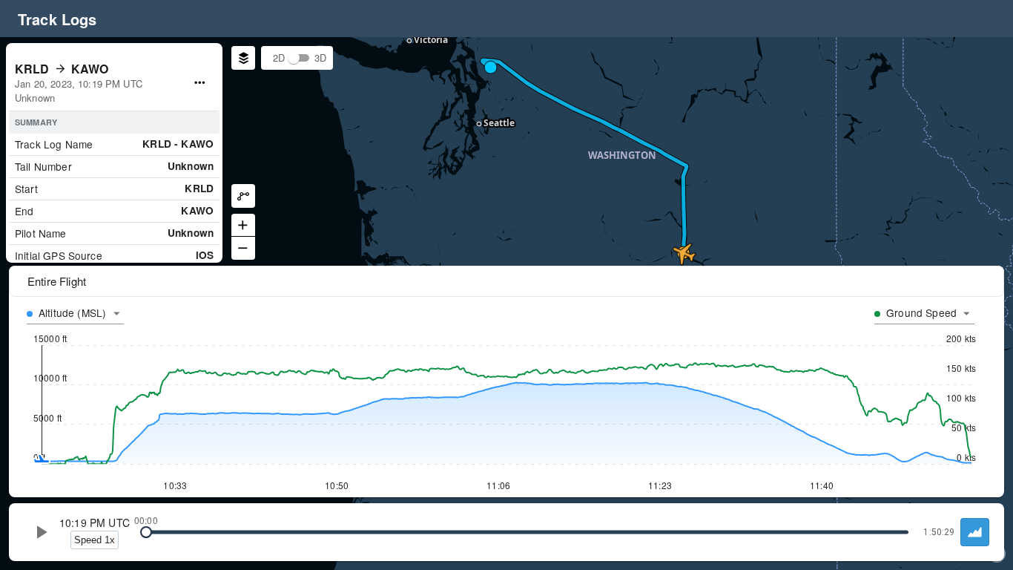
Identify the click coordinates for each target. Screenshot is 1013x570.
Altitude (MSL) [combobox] (72, 312)
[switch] (293, 58)
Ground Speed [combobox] (921, 312)
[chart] (974, 532)
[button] (294, 58)
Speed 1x (94, 540)
